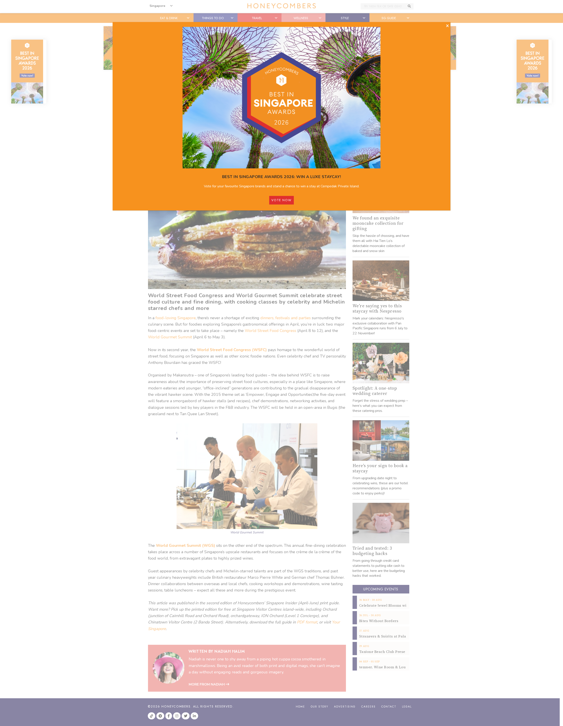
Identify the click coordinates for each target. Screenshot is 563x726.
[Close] (447, 26)
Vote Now (281, 200)
